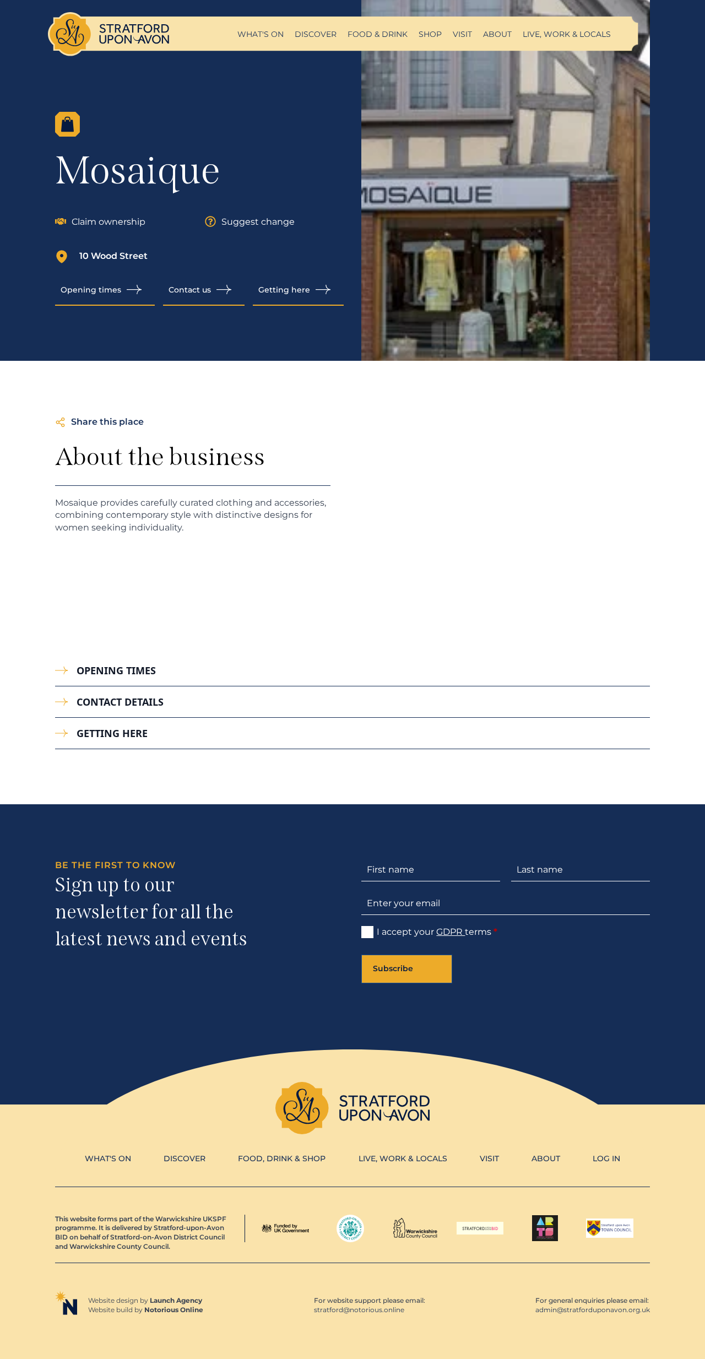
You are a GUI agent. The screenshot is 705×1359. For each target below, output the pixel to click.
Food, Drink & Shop (282, 1158)
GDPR (450, 932)
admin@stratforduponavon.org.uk (592, 1310)
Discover (316, 34)
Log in (606, 1158)
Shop (430, 34)
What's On (108, 1158)
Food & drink (378, 34)
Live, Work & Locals (567, 34)
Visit (462, 34)
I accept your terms (437, 932)
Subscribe (393, 968)
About (497, 34)
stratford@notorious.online (359, 1310)
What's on (260, 34)
